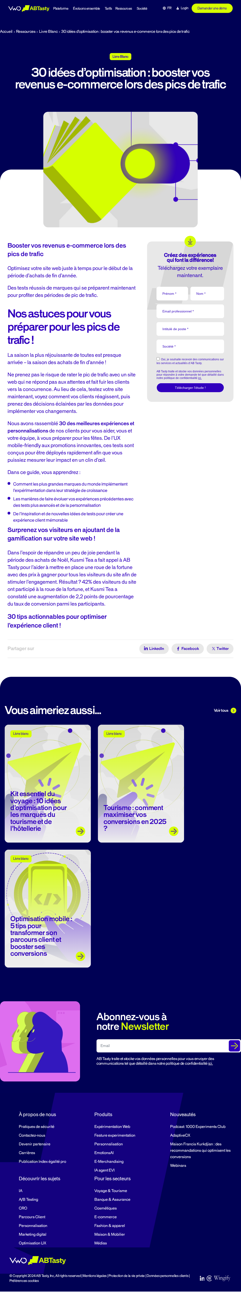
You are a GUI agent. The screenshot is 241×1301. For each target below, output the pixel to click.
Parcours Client (32, 1217)
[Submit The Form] (234, 1046)
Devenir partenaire (34, 1144)
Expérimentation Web (112, 1126)
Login (184, 8)
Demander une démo (212, 8)
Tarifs (108, 8)
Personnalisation (108, 1144)
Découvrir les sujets (39, 1178)
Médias (100, 1243)
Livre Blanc (48, 31)
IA (20, 1190)
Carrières (27, 1153)
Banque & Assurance (112, 1199)
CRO (23, 1208)
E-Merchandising (109, 1161)
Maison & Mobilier (109, 1234)
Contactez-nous (32, 1135)
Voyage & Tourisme (110, 1190)
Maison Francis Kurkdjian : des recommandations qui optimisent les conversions (200, 1151)
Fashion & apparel (109, 1225)
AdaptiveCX (180, 1135)
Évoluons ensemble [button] (86, 8)
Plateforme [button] (60, 8)
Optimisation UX (32, 1243)
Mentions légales (95, 1276)
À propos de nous (37, 1114)
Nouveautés (183, 1114)
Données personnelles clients (167, 1276)
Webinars (178, 1165)
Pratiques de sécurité (36, 1126)
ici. (210, 1063)
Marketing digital (32, 1234)
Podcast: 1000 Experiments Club (197, 1126)
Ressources (123, 8)
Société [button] (142, 8)
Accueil (6, 31)
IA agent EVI (104, 1170)
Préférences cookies (24, 1281)
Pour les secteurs (112, 1178)
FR (169, 8)
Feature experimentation (114, 1135)
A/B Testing (28, 1199)
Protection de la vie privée (126, 1276)
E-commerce (105, 1217)
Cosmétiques (105, 1208)
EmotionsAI (104, 1153)
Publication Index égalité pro (42, 1161)
